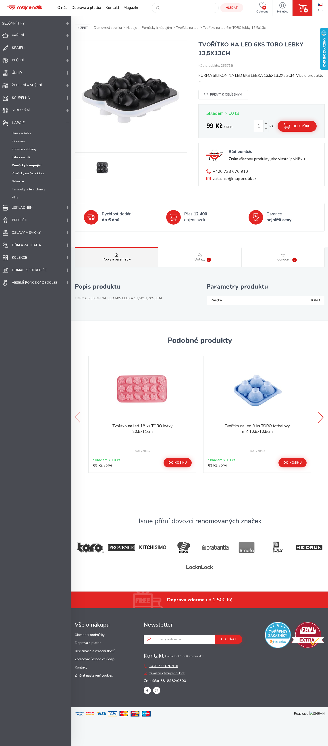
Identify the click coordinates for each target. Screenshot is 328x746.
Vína (15, 197)
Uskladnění (22, 207)
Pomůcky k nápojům (157, 27)
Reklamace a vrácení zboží (94, 651)
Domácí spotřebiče (29, 270)
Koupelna (21, 98)
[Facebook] (147, 690)
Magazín (131, 7)
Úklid (17, 73)
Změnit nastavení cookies (94, 675)
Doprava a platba (86, 7)
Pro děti (19, 220)
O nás (62, 7)
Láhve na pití (21, 157)
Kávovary (18, 141)
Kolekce (19, 257)
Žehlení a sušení (27, 85)
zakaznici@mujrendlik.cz (234, 178)
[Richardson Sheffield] (277, 547)
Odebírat (228, 639)
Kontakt (112, 7)
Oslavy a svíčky (26, 232)
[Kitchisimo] (152, 547)
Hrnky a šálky (21, 133)
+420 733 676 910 (230, 171)
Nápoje (18, 123)
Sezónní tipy (13, 23)
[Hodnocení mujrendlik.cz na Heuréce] (278, 636)
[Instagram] (156, 690)
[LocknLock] (199, 567)
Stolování (21, 110)
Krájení (18, 48)
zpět (84, 28)
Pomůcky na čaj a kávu (28, 173)
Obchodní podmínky (90, 635)
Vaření (18, 35)
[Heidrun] (309, 547)
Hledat (232, 8)
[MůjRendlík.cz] (24, 8)
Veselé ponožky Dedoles (35, 282)
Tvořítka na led (187, 27)
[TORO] (90, 547)
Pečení (18, 60)
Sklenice (18, 181)
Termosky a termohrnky (28, 189)
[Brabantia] (215, 547)
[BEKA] (184, 547)
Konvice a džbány (24, 149)
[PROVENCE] (121, 547)
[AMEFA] (246, 547)
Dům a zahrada (26, 245)
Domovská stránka (108, 27)
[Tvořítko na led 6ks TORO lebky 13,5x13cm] (131, 96)
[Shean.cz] (317, 713)
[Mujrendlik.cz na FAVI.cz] (308, 636)
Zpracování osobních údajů (94, 659)
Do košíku (302, 126)
